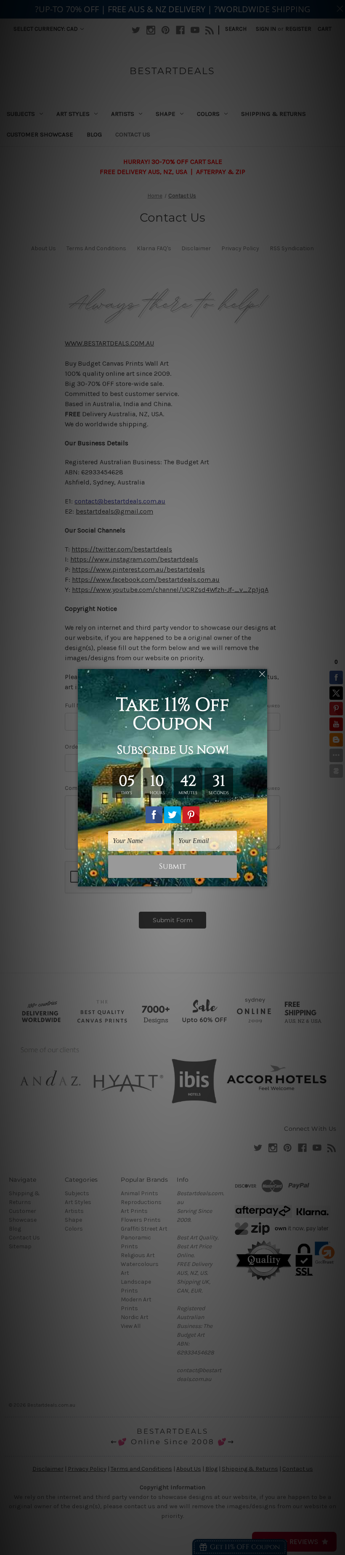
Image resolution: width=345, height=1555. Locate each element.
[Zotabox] (261, 878)
